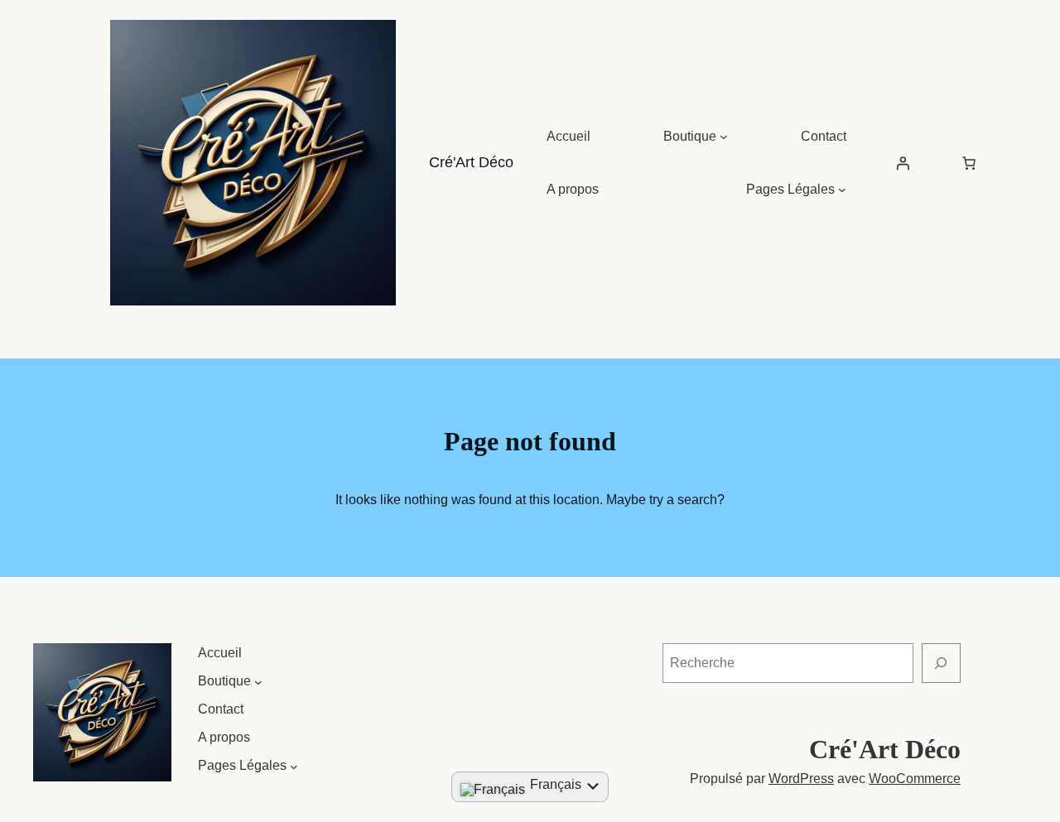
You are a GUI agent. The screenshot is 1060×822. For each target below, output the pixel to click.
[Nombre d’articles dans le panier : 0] (968, 163)
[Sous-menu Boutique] (724, 136)
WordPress (801, 779)
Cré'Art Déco (471, 162)
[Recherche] (941, 662)
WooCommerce (915, 779)
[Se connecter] (902, 163)
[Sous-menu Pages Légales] (842, 189)
